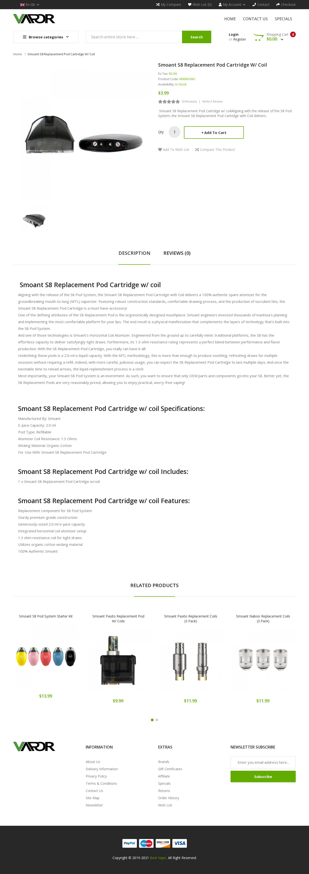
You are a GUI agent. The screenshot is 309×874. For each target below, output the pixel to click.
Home (17, 54)
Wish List (165, 805)
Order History (168, 798)
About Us (93, 761)
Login (234, 34)
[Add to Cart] (29, 658)
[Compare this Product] (63, 658)
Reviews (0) (176, 253)
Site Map (92, 798)
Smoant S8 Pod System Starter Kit (46, 616)
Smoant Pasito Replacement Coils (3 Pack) (190, 618)
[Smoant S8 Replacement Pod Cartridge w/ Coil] (34, 218)
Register (239, 39)
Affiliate (164, 776)
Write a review (212, 101)
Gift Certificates (170, 769)
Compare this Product (217, 149)
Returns (164, 790)
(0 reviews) (189, 101)
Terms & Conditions (101, 783)
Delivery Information (102, 769)
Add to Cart (215, 132)
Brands (163, 761)
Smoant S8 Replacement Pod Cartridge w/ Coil (61, 54)
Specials (164, 783)
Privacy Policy (96, 776)
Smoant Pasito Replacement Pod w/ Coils (118, 618)
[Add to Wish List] (45, 658)
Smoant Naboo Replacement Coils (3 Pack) (263, 618)
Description (134, 253)
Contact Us (94, 790)
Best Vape (158, 857)
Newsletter (94, 805)
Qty (161, 132)
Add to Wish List (176, 149)
